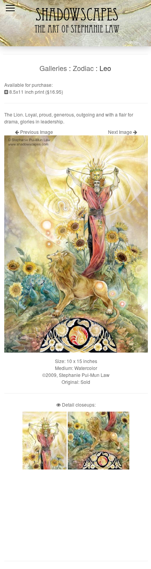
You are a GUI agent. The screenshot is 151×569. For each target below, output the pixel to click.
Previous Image (36, 131)
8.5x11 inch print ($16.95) (35, 91)
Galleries (53, 68)
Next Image (120, 131)
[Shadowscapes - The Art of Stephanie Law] (75, 36)
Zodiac (83, 68)
